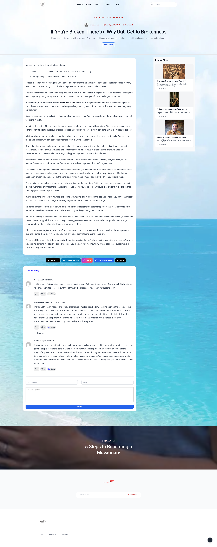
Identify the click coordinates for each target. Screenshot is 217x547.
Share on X (54, 260)
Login (117, 4)
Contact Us (65, 535)
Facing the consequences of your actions (172, 109)
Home (80, 4)
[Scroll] (210, 539)
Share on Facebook (105, 260)
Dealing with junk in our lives (108, 18)
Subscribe (108, 45)
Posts (88, 4)
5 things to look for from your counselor (171, 137)
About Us (52, 535)
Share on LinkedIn (72, 260)
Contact (107, 4)
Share (88, 260)
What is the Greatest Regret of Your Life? (171, 81)
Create (79, 407)
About (97, 4)
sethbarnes (96, 25)
